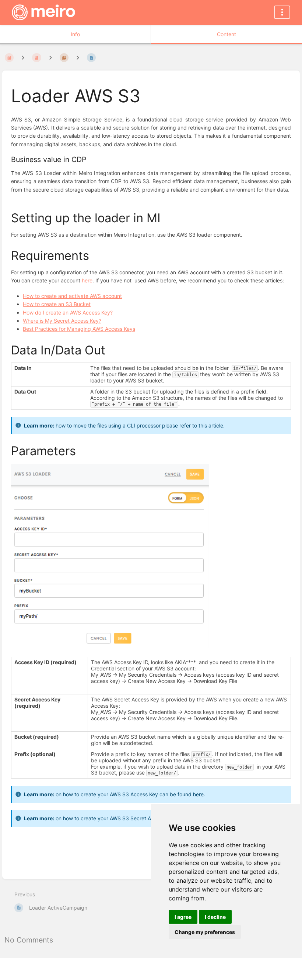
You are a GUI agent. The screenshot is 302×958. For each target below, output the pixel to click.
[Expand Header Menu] (282, 12)
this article (211, 425)
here (198, 794)
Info (75, 34)
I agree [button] (183, 917)
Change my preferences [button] (205, 932)
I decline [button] (215, 917)
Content (226, 34)
